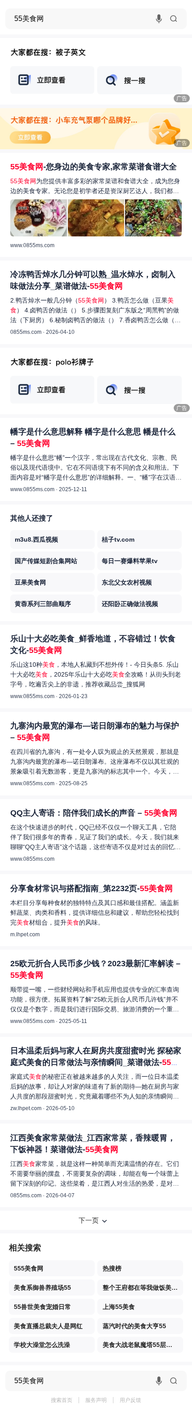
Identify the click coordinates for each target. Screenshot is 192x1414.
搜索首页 (61, 1400)
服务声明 (96, 1400)
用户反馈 (130, 1400)
